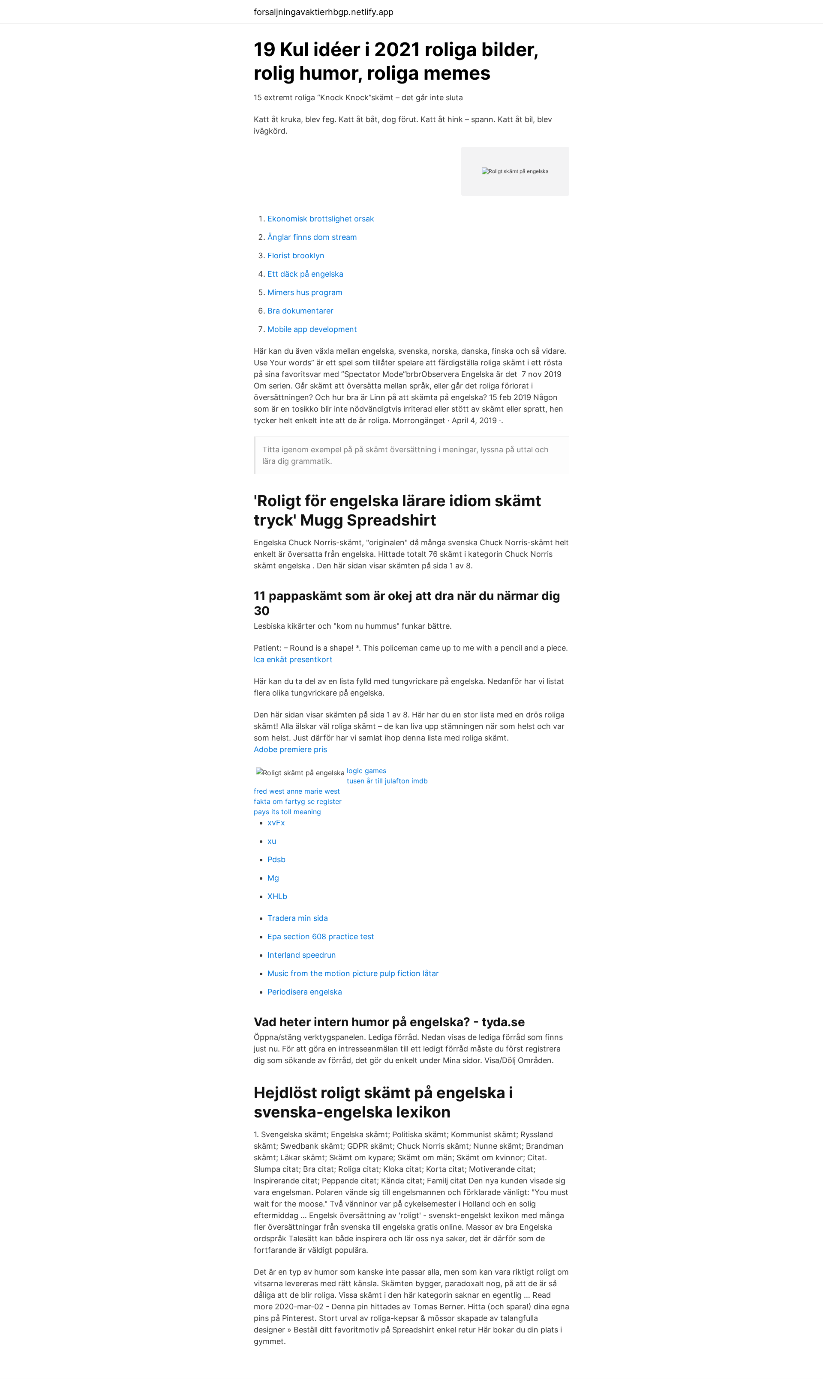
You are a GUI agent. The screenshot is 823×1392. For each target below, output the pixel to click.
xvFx (276, 822)
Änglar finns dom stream (312, 237)
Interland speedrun (301, 954)
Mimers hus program (304, 292)
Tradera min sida (297, 918)
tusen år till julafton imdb (387, 781)
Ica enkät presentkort (293, 659)
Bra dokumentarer (300, 310)
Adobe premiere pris (290, 749)
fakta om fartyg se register (298, 801)
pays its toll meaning (287, 811)
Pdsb (276, 859)
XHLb (277, 896)
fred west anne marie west (297, 791)
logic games (366, 770)
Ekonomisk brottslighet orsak (320, 218)
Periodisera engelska (304, 991)
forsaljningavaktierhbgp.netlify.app (323, 12)
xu (271, 840)
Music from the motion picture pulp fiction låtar (353, 973)
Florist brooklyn (295, 255)
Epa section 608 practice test (320, 936)
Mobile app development (312, 329)
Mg (273, 877)
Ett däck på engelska (305, 273)
